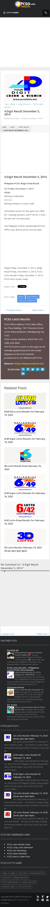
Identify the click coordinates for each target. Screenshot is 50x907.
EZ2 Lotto (23, 873)
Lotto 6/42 (6, 877)
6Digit (13, 873)
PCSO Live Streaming (16, 850)
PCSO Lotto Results (10, 882)
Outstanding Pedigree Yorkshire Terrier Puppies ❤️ (28, 653)
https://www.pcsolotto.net (29, 363)
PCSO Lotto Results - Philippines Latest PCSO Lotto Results (23, 668)
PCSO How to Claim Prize (18, 856)
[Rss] (23, 369)
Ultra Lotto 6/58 (24, 886)
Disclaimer (5, 903)
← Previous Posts (13, 310)
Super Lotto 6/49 (29, 882)
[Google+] (38, 369)
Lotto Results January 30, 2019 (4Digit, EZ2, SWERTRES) (28, 673)
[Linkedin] (42, 369)
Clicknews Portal (15, 687)
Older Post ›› (43, 634)
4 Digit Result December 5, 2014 (22, 112)
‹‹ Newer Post (7, 634)
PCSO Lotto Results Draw (18, 844)
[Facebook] (28, 369)
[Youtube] (23, 373)
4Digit (4, 873)
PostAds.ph (12, 650)
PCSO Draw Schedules (17, 853)
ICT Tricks (12, 705)
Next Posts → (39, 310)
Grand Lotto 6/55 (37, 873)
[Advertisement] (25, 42)
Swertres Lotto (8, 886)
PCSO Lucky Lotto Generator (20, 847)
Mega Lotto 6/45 (21, 877)
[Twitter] (33, 369)
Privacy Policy (22, 900)
